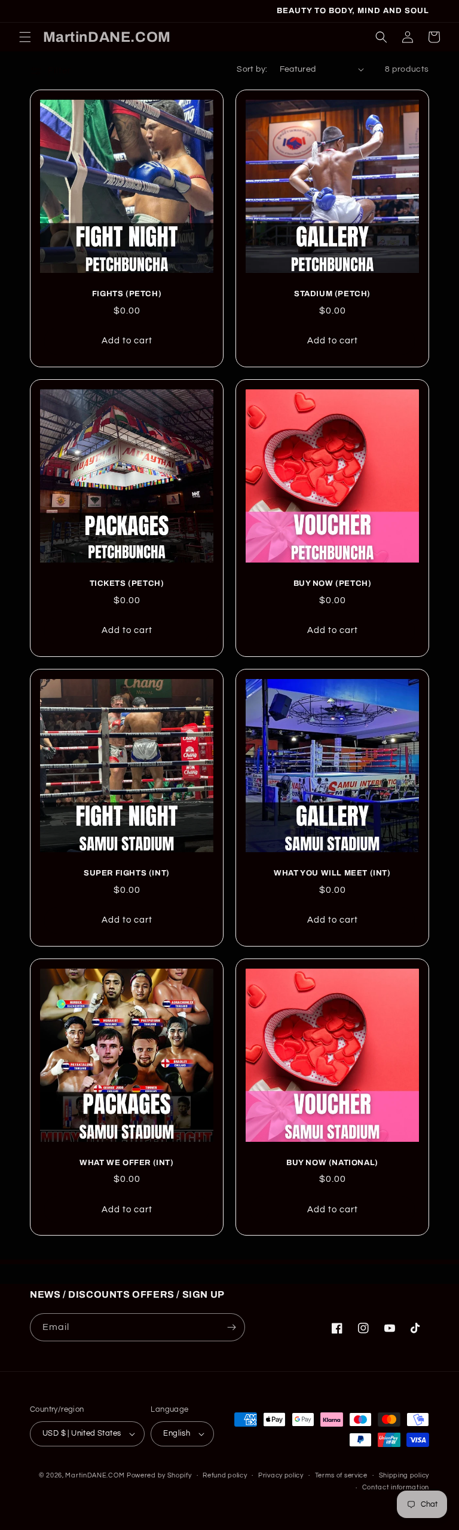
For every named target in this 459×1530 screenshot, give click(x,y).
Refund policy (225, 1475)
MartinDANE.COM (94, 1475)
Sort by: (252, 69)
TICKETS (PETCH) (127, 583)
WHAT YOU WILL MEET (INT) (332, 873)
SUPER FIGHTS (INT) (127, 873)
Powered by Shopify (159, 1475)
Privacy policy (281, 1475)
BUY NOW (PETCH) (332, 583)
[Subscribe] (231, 1327)
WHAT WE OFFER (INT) (126, 1163)
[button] (25, 37)
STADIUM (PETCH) (332, 294)
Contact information (395, 1487)
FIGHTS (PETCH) (126, 294)
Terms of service (341, 1475)
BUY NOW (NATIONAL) (332, 1163)
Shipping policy (404, 1475)
